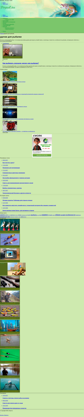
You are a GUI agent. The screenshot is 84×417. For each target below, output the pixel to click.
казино (45, 215)
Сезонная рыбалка (8, 24)
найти (53, 215)
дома (38, 215)
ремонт (16, 216)
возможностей (24, 215)
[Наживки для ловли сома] (10, 348)
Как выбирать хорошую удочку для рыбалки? (21, 63)
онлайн (62, 215)
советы (22, 216)
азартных (12, 215)
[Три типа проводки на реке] (10, 377)
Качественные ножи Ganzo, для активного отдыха (15, 106)
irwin (9, 215)
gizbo (6, 215)
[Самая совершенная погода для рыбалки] (10, 392)
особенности (70, 215)
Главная (2, 33)
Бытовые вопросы (9, 27)
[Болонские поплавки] (10, 362)
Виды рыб (5, 20)
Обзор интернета (9, 29)
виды (19, 215)
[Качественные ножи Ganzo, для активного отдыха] (10, 105)
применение (12, 216)
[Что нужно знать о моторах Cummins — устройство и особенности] (10, 130)
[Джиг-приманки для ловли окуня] (10, 318)
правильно (78, 215)
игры (40, 215)
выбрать (34, 215)
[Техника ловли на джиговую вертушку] (10, 247)
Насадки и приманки (9, 22)
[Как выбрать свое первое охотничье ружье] (10, 289)
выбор (29, 215)
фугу (25, 216)
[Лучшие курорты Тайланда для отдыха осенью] (10, 80)
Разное (5, 26)
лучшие (50, 215)
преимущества (5, 216)
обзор (57, 215)
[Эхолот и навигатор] (10, 262)
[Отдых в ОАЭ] (13, 275)
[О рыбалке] (8, 12)
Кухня (4, 23)
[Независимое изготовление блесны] (10, 232)
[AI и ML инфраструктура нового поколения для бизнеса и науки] (10, 117)
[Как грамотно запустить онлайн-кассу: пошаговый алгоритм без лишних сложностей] (10, 93)
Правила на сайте (9, 19)
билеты (16, 215)
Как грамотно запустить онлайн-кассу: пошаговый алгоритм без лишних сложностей (23, 94)
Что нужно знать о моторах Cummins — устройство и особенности (19, 131)
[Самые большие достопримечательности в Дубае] (10, 333)
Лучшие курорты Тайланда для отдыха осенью (14, 81)
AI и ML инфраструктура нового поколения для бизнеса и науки (18, 119)
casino (2, 215)
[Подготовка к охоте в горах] (10, 304)
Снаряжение (6, 25)
